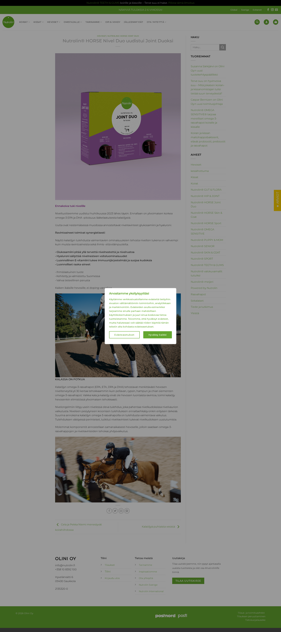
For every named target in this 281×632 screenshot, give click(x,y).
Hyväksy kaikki (157, 334)
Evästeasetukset (124, 334)
